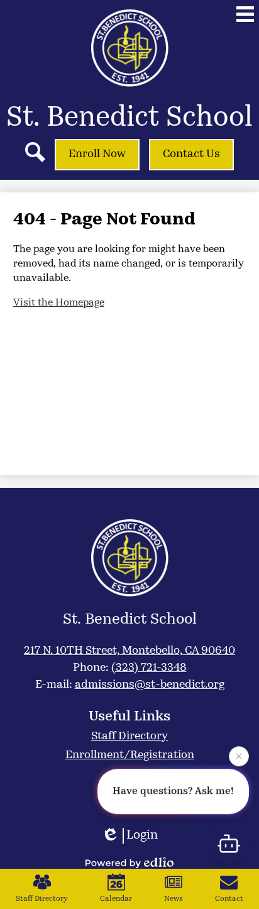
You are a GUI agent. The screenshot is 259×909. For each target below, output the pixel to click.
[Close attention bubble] (239, 756)
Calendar (116, 899)
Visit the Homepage (58, 303)
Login (142, 835)
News (173, 899)
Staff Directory (42, 899)
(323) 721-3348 (149, 668)
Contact (229, 899)
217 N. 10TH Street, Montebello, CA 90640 (129, 651)
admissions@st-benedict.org (149, 685)
